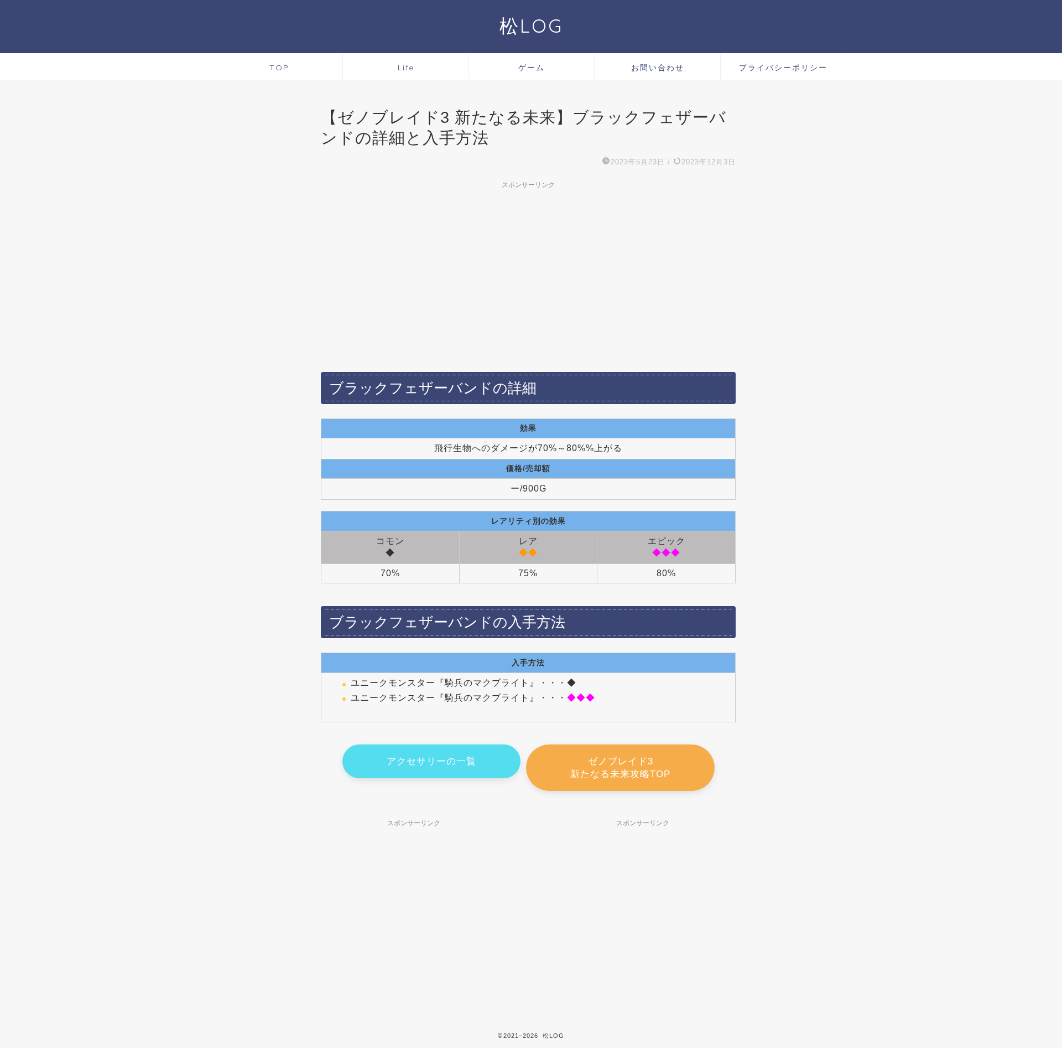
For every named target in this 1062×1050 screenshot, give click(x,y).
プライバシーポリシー (783, 68)
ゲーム (531, 68)
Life (406, 68)
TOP (279, 68)
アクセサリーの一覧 (431, 761)
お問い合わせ (657, 68)
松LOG (531, 26)
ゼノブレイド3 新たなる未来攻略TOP (620, 767)
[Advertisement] (528, 271)
